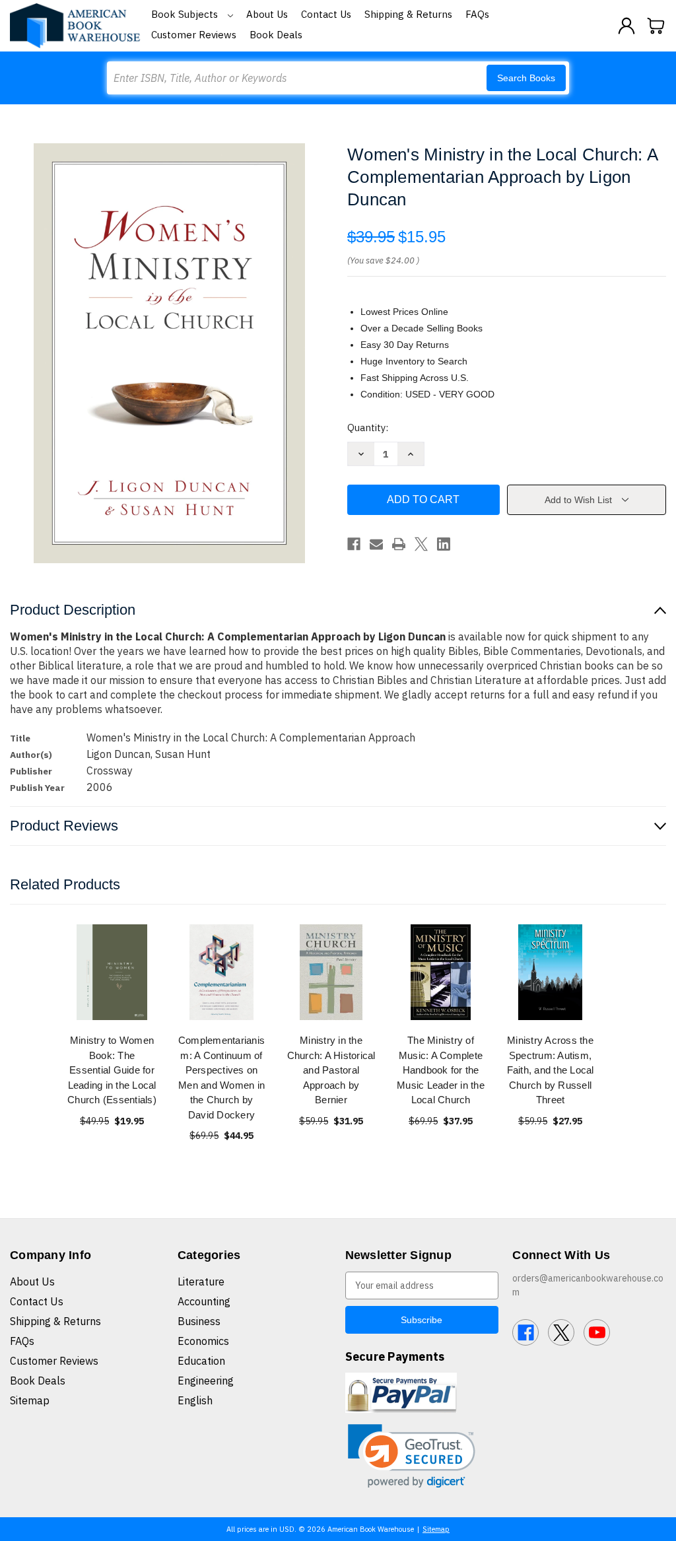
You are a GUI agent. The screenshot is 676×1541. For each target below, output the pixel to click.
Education (201, 1360)
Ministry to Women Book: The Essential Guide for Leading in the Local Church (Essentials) (111, 1070)
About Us (267, 14)
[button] (411, 1456)
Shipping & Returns (408, 14)
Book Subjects (185, 14)
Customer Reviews (193, 34)
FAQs (477, 14)
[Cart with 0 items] (656, 26)
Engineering (206, 1380)
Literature (201, 1281)
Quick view (112, 972)
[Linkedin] (443, 544)
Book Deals (276, 34)
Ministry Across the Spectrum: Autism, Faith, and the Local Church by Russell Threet (550, 1070)
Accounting (204, 1301)
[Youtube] (596, 1332)
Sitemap (30, 1400)
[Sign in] (626, 26)
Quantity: (367, 427)
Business (199, 1321)
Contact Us (326, 14)
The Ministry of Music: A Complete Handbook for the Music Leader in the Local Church (441, 1070)
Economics (203, 1341)
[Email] (376, 544)
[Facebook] (353, 544)
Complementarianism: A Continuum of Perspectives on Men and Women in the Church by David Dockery (221, 1077)
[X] (421, 544)
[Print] (398, 544)
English (195, 1400)
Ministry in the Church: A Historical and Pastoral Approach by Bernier (331, 1070)
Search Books (526, 78)
